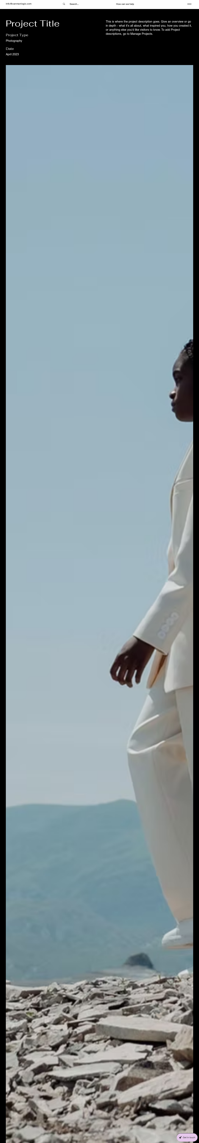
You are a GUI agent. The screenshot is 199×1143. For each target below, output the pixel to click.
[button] (125, 4)
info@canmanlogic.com (19, 3)
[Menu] (189, 4)
